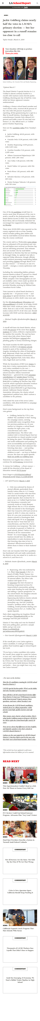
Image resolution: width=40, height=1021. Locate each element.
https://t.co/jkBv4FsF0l (24, 477)
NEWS (6, 15)
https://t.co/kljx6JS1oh (11, 629)
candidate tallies (19, 128)
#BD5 (34, 313)
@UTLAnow (21, 470)
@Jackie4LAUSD (9, 477)
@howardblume (9, 304)
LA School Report (20, 3)
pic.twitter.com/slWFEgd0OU (14, 631)
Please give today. (11, 53)
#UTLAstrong (18, 462)
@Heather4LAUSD (20, 616)
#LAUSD (6, 315)
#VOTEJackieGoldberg (22, 474)
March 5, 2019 (24, 481)
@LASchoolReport (15, 302)
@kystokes (27, 302)
